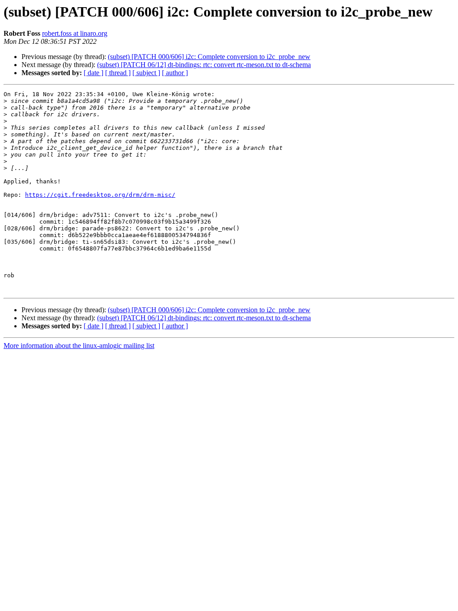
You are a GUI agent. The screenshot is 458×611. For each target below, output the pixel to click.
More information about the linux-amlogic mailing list (79, 345)
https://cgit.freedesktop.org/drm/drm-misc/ (100, 194)
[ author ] (175, 72)
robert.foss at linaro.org (74, 33)
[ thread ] (118, 72)
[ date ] (93, 72)
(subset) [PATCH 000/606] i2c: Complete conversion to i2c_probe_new (209, 56)
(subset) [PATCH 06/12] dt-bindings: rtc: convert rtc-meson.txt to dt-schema (204, 64)
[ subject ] (146, 72)
